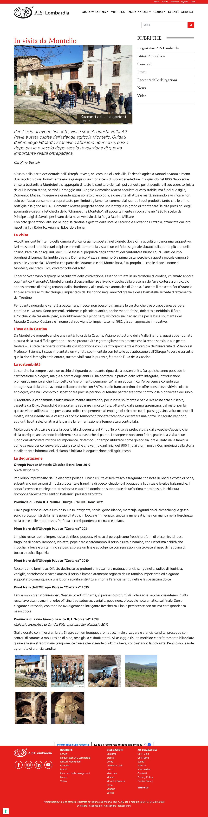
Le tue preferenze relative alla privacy (118, 744)
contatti (165, 1)
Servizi (63, 754)
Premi (141, 72)
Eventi (140, 762)
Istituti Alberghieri (151, 56)
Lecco (110, 769)
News (141, 87)
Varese (110, 793)
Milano (110, 777)
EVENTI (173, 12)
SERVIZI (187, 12)
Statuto (141, 765)
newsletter (175, 1)
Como (110, 762)
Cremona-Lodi (115, 765)
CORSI (158, 12)
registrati (184, 1)
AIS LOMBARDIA (94, 12)
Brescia (111, 758)
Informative (143, 769)
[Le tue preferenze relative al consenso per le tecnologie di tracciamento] (6, 811)
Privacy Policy (145, 777)
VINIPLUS (118, 12)
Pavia (110, 785)
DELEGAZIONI (137, 12)
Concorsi (144, 64)
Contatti (142, 773)
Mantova (112, 773)
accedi (193, 1)
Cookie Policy (145, 781)
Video (141, 95)
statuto (156, 1)
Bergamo (112, 754)
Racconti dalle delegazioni (103, 117)
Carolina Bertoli (27, 163)
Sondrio (111, 789)
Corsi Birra (143, 758)
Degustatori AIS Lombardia (158, 48)
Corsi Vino (143, 754)
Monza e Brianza (116, 781)
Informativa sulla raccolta (73, 744)
